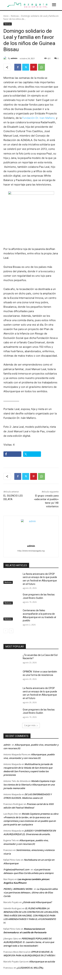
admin (14, 58)
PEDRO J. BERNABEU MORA (17, 888)
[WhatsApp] (41, 67)
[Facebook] (17, 67)
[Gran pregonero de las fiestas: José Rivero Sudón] (11, 598)
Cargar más (29, 725)
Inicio (6, 15)
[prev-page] (5, 631)
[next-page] (11, 631)
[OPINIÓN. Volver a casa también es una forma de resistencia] (11, 675)
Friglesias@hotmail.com (16, 869)
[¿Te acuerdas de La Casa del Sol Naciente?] (11, 659)
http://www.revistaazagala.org (31, 551)
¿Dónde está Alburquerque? (37, 902)
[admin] (5, 58)
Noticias (15, 15)
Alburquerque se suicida (42, 961)
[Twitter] (25, 67)
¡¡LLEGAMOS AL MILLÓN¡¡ (30, 967)
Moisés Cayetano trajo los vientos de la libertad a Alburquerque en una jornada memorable (29, 784)
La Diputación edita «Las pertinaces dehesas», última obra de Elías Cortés (30, 892)
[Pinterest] (33, 67)
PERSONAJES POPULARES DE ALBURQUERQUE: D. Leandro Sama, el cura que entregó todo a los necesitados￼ (28, 942)
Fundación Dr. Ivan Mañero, (38, 117)
